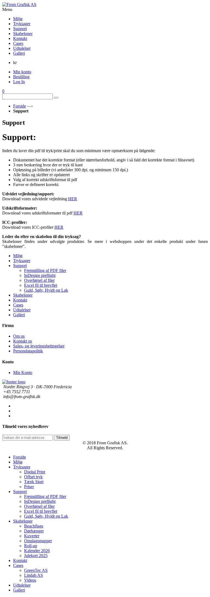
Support (20, 265)
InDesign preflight (40, 275)
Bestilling (21, 76)
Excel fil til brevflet (40, 285)
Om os (19, 336)
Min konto (22, 71)
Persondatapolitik (28, 351)
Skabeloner (23, 295)
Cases (18, 305)
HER (72, 198)
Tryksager (21, 260)
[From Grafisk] (105, 4)
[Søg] (56, 97)
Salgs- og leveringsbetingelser (39, 346)
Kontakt (20, 300)
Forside (19, 106)
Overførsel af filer (39, 280)
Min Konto (22, 372)
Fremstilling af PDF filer (45, 270)
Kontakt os (22, 341)
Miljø (17, 255)
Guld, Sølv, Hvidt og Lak (46, 290)
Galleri (19, 314)
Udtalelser (22, 310)
